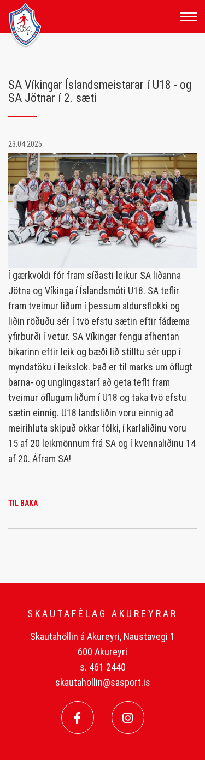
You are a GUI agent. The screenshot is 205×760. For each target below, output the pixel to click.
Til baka (23, 503)
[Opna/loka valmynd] (188, 16)
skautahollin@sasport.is (102, 682)
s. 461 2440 (103, 667)
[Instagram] (128, 717)
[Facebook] (77, 717)
